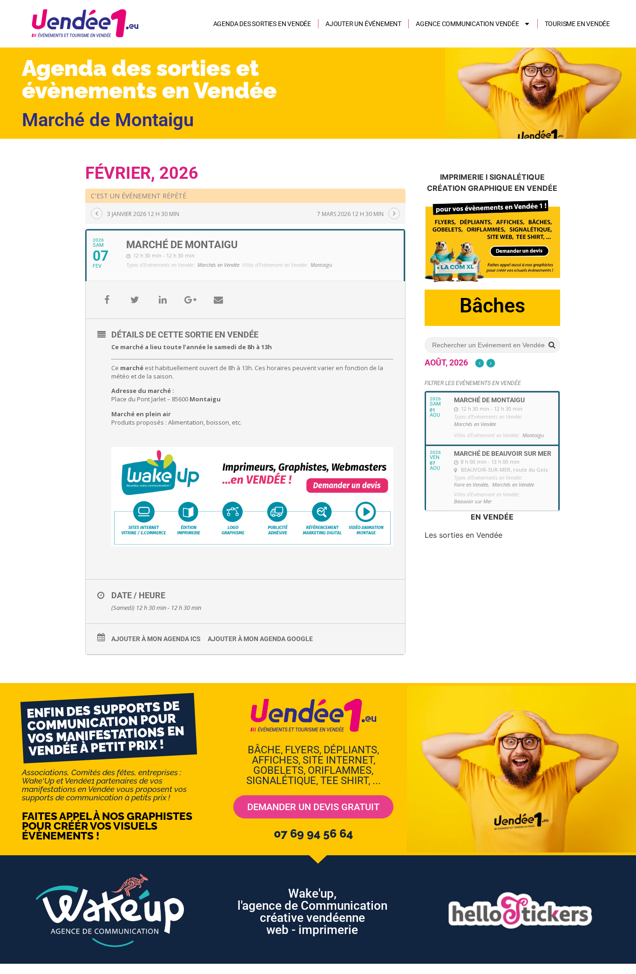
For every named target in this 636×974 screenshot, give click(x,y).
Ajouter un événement (363, 23)
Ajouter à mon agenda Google (260, 639)
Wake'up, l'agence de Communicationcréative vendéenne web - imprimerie (312, 911)
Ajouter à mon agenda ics (156, 639)
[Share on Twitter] (134, 299)
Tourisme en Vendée (577, 23)
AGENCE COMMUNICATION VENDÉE (467, 23)
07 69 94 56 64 (313, 833)
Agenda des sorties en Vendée (262, 23)
